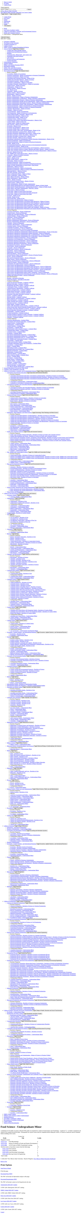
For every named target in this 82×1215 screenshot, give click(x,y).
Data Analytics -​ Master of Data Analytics (17, 124)
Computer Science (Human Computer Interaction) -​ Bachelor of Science (28, 594)
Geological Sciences (12, 666)
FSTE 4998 (4, 1145)
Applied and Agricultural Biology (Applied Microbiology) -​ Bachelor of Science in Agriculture (34, 417)
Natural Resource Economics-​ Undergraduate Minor (23, 393)
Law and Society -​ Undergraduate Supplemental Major (24, 630)
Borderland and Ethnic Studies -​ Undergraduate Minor (24, 1015)
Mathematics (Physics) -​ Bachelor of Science (21, 732)
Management (10, 871)
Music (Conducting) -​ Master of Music (17, 175)
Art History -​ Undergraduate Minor (19, 526)
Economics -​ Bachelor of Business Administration (22, 848)
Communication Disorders (13, 1021)
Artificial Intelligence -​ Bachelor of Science (21, 582)
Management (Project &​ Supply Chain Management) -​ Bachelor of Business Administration (33, 879)
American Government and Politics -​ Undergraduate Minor (25, 795)
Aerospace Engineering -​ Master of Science (18, 76)
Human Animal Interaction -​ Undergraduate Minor (23, 406)
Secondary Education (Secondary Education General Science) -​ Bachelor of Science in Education (34, 1086)
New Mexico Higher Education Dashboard (44, 1158)
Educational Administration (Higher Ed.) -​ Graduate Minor (22, 336)
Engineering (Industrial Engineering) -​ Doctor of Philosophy (22, 242)
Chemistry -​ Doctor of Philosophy (15, 223)
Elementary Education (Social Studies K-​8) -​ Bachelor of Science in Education (30, 1084)
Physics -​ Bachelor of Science (17, 784)
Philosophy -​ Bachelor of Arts (17, 772)
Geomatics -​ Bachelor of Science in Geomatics (22, 969)
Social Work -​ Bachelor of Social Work (20, 1105)
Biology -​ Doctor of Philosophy (15, 218)
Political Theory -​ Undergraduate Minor (20, 800)
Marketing (9, 886)
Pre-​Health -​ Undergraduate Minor (16, 1012)
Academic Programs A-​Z (10, 44)
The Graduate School (9, 70)
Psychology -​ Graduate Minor (14, 358)
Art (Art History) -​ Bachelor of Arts (19, 517)
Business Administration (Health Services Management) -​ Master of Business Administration (30, 101)
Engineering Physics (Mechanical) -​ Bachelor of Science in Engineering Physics (30, 959)
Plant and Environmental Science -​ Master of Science (20, 181)
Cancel (2, 1212)
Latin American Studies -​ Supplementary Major (22, 718)
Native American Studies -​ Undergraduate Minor (22, 1018)
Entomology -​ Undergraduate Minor (19, 425)
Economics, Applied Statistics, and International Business (21, 632)
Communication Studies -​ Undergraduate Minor (22, 576)
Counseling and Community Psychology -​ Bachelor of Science (26, 1031)
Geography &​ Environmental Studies (16, 656)
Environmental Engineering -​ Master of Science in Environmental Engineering (27, 145)
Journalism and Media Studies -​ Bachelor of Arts (22, 690)
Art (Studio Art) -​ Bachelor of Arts (19, 519)
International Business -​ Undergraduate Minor (21, 855)
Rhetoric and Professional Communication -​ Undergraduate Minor (27, 654)
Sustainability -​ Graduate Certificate (16, 311)
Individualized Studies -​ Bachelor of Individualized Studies (22, 684)
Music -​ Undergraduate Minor (17, 766)
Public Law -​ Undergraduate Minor (19, 803)
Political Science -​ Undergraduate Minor (20, 799)
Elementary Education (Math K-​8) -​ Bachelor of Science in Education (27, 1082)
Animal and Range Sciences (14, 395)
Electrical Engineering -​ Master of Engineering (19, 140)
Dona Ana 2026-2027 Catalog (8, 1195)
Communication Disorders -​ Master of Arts (18, 116)
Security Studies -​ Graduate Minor (15, 360)
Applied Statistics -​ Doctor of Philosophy (17, 216)
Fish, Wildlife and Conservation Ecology (17, 452)
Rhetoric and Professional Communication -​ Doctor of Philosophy (23, 260)
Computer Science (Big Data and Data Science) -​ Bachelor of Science (28, 589)
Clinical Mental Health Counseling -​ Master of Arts (20, 114)
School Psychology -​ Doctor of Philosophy (18, 262)
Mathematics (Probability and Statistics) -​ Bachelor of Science (25, 734)
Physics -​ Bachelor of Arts (16, 783)
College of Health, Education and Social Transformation (18, 1010)
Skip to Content (8, 2)
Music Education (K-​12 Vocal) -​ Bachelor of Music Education (26, 763)
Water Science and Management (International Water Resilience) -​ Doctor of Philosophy (29, 268)
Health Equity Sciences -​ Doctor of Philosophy (19, 249)
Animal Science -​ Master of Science (16, 85)
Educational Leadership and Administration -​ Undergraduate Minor (27, 1099)
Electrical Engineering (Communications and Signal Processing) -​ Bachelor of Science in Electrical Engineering (38, 938)
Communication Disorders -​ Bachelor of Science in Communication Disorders (30, 1024)
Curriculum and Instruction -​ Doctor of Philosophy (20, 229)
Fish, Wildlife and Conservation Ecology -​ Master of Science (22, 153)
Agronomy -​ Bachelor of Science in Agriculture (22, 467)
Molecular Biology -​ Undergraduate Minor (21, 749)
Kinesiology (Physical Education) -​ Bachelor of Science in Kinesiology (28, 1043)
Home (5, 28)
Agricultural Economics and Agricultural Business (19, 384)
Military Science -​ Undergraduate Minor (20, 744)
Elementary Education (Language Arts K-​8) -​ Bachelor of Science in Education (30, 1080)
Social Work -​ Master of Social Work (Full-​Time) (19, 191)
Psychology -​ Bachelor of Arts (18, 811)
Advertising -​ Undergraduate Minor (19, 897)
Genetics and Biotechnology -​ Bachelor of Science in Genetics (26, 470)
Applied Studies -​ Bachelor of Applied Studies (18, 513)
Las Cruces (7, 18)
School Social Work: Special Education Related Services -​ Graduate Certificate (27, 307)
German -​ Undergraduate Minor (18, 710)
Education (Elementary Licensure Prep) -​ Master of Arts (21, 131)
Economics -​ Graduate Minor (14, 333)
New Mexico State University (8, 12)
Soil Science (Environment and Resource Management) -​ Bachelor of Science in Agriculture (33, 474)
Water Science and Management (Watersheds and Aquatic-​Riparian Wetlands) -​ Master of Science (31, 208)
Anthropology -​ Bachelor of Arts (18, 501)
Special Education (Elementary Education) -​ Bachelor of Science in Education (30, 1092)
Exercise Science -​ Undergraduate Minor (20, 1047)
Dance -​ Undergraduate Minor (18, 1046)
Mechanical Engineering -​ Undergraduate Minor (22, 1009)
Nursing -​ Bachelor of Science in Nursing (20, 1052)
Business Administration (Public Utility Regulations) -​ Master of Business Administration (29, 104)
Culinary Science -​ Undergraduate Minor (20, 443)
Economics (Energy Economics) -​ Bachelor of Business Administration (28, 849)
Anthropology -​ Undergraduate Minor (19, 505)
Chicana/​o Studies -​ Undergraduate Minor (20, 1016)
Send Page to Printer (6, 1168)
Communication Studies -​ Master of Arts (17, 117)
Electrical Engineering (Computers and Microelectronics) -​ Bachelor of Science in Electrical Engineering (36, 940)
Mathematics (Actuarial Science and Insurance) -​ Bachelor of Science (27, 725)
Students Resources (9, 1117)
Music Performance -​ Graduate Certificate (17, 300)
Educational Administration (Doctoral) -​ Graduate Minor (21, 334)
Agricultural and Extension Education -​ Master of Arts (20, 78)
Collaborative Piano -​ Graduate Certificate (17, 287)
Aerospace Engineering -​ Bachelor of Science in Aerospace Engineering (28, 1003)
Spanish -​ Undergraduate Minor (18, 715)
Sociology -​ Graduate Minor (14, 362)
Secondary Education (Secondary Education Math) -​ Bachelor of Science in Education (32, 1089)
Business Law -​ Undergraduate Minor (19, 866)
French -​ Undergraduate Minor (18, 709)
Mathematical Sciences (13, 722)
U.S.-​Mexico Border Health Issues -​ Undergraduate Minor (25, 1073)
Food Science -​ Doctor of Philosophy (16, 246)
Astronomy (10, 529)
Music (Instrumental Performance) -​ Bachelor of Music (24, 758)
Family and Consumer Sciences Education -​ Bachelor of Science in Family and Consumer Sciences (35, 434)
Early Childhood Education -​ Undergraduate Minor (23, 1097)
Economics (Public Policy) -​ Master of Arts (18, 129)
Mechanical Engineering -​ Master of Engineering (19, 168)
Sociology (9, 1106)
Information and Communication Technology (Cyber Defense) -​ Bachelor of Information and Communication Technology (41, 972)
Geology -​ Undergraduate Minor (18, 675)
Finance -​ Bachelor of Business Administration (22, 860)
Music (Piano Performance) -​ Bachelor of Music (22, 759)
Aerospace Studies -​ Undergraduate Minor (21, 496)
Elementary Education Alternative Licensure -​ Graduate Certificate (24, 294)
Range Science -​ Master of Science (16, 189)
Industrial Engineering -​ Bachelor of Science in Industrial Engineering (27, 991)
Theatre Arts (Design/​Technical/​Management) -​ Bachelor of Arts (26, 820)
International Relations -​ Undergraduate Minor (22, 798)
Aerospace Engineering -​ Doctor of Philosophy (19, 211)
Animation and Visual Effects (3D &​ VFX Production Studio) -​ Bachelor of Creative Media (33, 611)
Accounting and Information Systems (16, 830)
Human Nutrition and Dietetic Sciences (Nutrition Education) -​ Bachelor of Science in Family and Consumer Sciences (40, 439)
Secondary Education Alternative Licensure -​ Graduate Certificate (23, 308)
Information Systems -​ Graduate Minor (17, 347)
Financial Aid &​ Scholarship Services (13, 69)
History (9, 676)
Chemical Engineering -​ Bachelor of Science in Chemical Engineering (28, 906)
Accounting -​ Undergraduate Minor (19, 838)
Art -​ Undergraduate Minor (17, 524)
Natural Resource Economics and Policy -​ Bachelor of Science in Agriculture (29, 389)
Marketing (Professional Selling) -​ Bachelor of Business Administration (28, 892)
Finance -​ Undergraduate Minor (18, 869)
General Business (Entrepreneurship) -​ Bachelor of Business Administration (29, 876)
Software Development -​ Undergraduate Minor (22, 605)
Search (29, 9)
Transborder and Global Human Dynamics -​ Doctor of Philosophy (24, 263)
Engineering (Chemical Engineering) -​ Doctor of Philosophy (22, 237)
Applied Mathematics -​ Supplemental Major (21, 738)
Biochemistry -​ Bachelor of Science (19, 557)
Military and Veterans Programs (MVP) (14, 65)
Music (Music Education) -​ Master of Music (18, 176)
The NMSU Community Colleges (12, 1118)
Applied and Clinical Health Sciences (16, 50)
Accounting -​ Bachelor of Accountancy (20, 833)
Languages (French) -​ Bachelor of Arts (20, 700)
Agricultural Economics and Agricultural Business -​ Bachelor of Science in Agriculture (32, 387)
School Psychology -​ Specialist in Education (18, 279)
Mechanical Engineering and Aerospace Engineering (20, 1000)
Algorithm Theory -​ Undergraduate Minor (20, 601)
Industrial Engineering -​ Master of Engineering (19, 162)
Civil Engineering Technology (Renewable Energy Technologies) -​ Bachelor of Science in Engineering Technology (39, 963)
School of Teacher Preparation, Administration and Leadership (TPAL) (25, 1074)
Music (8, 750)
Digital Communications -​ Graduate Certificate (19, 289)
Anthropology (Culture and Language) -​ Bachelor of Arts (24, 502)
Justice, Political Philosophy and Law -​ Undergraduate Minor (25, 777)
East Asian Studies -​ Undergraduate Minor (21, 707)
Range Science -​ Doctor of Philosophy (17, 259)
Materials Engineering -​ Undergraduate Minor (21, 913)
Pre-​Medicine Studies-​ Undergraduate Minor (21, 917)
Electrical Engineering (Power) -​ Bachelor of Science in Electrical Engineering (30, 944)
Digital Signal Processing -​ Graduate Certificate (19, 291)
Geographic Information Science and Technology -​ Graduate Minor (24, 343)
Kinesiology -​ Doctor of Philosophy (16, 250)
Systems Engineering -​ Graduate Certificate (18, 313)
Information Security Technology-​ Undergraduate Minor (24, 983)
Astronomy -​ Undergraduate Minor (19, 532)
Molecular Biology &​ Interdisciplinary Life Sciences (20, 746)
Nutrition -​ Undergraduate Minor (18, 450)
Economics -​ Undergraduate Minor (19, 635)
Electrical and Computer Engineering (16, 932)
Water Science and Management (15, 492)
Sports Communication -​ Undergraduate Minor (22, 578)
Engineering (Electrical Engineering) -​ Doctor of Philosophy (22, 240)
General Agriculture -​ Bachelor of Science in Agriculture (24, 422)
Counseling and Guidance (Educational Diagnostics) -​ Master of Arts (24, 120)
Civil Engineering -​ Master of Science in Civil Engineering (22, 113)
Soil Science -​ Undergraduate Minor (19, 486)
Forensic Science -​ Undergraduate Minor (20, 626)
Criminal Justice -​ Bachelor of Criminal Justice (22, 623)
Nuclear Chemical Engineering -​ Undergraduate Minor (24, 914)
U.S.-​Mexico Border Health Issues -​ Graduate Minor (20, 366)
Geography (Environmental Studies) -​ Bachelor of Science (25, 659)
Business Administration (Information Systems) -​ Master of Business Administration (28, 103)
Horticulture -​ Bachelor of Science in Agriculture (22, 471)
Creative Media (11, 607)
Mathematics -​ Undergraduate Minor (19, 741)
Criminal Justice (11, 620)
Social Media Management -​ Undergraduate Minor (23, 694)
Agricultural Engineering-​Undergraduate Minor (22, 925)
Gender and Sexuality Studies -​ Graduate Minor (19, 342)
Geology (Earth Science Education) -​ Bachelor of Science (24, 670)
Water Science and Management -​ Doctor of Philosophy (21, 265)
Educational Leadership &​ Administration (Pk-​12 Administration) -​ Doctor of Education (29, 234)
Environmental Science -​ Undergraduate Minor (22, 481)
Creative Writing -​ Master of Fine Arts (16, 121)
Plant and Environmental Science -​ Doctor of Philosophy (21, 258)
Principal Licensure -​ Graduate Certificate (17, 302)
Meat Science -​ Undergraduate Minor (19, 449)
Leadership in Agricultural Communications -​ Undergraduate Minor (27, 383)
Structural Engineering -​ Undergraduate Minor (22, 929)
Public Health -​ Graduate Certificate (16, 304)
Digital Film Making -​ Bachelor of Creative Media (23, 613)
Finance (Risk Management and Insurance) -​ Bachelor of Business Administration (30, 863)
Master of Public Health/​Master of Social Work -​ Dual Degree (22, 165)
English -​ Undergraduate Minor (18, 648)
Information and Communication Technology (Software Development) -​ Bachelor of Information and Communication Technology (43, 975)
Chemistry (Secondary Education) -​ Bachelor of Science (24, 564)
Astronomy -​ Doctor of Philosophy (16, 217)
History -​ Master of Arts (13, 158)
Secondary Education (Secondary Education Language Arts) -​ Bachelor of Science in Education (34, 1087)
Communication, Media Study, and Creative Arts (19, 54)
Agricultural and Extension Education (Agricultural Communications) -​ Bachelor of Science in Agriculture (37, 375)
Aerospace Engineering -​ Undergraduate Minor (22, 1007)
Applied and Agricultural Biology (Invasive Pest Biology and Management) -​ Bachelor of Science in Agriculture (38, 421)
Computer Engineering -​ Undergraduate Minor (22, 950)
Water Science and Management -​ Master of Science (20, 200)
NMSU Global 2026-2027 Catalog (9, 1190)
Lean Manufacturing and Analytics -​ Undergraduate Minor (25, 995)
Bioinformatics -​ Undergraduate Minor (20, 602)
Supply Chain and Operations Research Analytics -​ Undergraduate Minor (28, 997)
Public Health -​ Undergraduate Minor (19, 1071)
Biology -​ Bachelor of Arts (17, 538)
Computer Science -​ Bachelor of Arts (19, 584)
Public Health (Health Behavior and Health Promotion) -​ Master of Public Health (27, 185)
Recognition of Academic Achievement (14, 1120)
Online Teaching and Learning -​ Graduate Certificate (20, 301)
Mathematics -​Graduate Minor (14, 352)
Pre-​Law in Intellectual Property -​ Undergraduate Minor (24, 916)
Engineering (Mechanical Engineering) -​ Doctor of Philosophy (23, 243)
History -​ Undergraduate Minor (18, 682)
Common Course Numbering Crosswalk (14, 369)
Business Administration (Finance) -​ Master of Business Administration (25, 100)
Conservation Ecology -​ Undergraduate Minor (22, 461)
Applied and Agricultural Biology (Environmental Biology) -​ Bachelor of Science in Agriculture (34, 420)
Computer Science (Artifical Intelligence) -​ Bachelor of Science (26, 588)
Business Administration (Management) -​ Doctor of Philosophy (23, 220)
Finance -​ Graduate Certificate (14, 295)
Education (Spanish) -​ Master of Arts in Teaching (19, 137)
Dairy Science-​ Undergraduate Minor (19, 403)
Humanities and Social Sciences (15, 56)
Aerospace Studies (11, 495)
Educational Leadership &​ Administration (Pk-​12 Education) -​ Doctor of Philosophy (28, 236)
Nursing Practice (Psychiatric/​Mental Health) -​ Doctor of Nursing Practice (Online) (31, 1061)
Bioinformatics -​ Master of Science (16, 94)
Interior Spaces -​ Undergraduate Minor (20, 447)
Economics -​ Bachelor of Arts (17, 634)
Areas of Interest (8, 49)
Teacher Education (11, 60)
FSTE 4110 (4, 1141)
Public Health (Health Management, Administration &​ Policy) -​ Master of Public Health (29, 187)
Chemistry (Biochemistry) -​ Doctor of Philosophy (19, 224)
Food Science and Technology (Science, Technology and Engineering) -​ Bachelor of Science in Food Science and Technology (42, 437)
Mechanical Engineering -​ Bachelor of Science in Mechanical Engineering (29, 1004)
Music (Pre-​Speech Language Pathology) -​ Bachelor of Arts (25, 755)
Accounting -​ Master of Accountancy (16, 74)
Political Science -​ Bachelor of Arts (19, 792)
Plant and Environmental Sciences (15, 464)
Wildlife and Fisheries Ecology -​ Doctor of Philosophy (21, 275)
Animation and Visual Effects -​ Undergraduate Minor (23, 616)
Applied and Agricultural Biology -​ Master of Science (20, 79)
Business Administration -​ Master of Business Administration (22, 97)
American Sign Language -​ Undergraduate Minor (22, 1027)
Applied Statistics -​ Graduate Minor (16, 326)
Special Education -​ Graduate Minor (16, 365)
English (9, 637)
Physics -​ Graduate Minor (13, 356)
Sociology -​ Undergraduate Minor (18, 1112)
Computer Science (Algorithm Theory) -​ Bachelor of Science (25, 586)
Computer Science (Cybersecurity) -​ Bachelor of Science (24, 592)
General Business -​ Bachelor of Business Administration (24, 875)
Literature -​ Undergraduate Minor (18, 651)
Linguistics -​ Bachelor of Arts (17, 705)
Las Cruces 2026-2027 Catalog (8, 1201)
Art (8, 514)
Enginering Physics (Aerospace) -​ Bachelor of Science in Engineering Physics (30, 954)
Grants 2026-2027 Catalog (7, 1206)
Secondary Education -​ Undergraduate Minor (21, 1100)
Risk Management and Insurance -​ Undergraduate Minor (24, 870)
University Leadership (9, 41)
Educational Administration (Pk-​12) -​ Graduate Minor (20, 337)
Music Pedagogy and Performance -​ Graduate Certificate (21, 298)
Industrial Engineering (12, 988)
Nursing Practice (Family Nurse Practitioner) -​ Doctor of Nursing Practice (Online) (31, 1058)
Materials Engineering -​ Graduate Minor (17, 350)
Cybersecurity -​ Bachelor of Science (19, 598)
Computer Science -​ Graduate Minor (16, 331)
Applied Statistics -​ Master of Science (16, 88)
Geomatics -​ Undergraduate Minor (19, 982)
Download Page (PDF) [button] (6, 1174)
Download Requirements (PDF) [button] (9, 1179)
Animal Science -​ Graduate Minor (15, 323)
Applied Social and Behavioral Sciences (17, 52)
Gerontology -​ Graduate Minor (15, 344)
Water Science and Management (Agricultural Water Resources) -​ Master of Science (28, 201)
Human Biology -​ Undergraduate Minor (20, 551)
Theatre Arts (10, 815)
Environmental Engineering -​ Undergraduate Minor (23, 926)
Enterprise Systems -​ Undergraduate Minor (21, 839)
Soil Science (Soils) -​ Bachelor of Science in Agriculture (24, 477)
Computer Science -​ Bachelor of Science (20, 585)
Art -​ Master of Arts (12, 89)
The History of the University (11, 43)
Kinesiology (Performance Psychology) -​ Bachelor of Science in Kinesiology (29, 1042)
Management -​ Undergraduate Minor (19, 885)
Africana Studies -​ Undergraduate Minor (20, 1096)
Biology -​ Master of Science (14, 95)
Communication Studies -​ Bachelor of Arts (21, 573)
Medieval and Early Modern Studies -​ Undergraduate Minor (25, 653)
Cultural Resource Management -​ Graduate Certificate (20, 288)
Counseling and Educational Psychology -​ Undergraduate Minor (26, 1034)
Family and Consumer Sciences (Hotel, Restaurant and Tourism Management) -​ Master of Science (32, 150)
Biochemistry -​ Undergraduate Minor (19, 567)
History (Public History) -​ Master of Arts (17, 159)
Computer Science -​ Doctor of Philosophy (17, 226)
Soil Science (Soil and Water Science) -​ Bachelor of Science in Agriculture (29, 475)
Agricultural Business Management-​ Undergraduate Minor (25, 392)
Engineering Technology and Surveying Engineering (20, 960)
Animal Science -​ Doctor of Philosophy (17, 213)
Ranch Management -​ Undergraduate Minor (21, 409)
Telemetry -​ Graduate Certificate (15, 317)
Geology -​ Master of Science (14, 156)
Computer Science (11, 579)
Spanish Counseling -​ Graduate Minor (16, 363)
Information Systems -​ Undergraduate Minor (21, 841)
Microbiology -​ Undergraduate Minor (19, 552)
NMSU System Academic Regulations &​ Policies (16, 47)
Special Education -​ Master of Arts (15, 198)
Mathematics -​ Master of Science (15, 166)
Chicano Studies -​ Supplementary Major (20, 719)
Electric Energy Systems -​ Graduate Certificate (19, 292)
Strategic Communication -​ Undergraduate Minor (22, 696)
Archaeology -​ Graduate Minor (15, 327)
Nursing (9, 1049)
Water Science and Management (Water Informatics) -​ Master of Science (25, 205)
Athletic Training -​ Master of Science (16, 92)
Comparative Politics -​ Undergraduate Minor (21, 796)
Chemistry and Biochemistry (14, 554)
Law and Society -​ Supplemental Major (20, 806)
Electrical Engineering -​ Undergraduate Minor (21, 951)
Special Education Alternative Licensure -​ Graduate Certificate (23, 310)
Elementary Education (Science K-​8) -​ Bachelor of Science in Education (28, 1083)
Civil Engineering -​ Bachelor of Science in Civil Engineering (25, 922)
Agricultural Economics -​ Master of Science (18, 81)
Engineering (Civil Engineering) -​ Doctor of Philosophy (21, 239)
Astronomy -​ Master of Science (15, 91)
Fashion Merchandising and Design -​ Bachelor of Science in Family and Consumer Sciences (33, 436)
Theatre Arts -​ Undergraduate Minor (19, 824)
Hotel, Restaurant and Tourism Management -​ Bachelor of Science (27, 489)
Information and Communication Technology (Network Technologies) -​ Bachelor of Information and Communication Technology (43, 973)
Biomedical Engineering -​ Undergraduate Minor (22, 909)
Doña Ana (6, 22)
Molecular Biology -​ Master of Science (17, 171)
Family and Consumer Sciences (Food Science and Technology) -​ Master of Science (28, 147)
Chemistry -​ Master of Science (14, 110)
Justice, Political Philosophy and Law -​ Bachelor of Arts (24, 771)
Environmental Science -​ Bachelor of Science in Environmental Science (28, 468)
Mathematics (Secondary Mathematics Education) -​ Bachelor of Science (28, 735)
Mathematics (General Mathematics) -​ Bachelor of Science (25, 731)
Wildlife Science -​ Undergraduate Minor (20, 462)
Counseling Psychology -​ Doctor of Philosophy (19, 227)
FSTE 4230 (5, 1152)
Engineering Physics (12, 953)
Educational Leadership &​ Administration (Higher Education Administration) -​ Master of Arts (30, 139)
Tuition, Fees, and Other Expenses (12, 68)
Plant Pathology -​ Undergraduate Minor (20, 428)
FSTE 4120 (5, 1150)
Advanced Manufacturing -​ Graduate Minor (18, 320)
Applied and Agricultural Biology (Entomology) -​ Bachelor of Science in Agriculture (31, 418)
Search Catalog (4, 9)
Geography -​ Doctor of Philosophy (16, 247)
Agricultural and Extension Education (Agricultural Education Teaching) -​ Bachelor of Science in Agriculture (37, 377)
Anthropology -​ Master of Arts (14, 87)
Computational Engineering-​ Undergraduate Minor (23, 911)
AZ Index (6, 3)
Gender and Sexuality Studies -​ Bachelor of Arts (22, 645)
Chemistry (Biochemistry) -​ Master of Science (18, 108)
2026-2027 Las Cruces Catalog (24, 12)
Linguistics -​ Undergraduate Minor (19, 713)
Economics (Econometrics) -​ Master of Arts (18, 127)
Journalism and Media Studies (14, 687)
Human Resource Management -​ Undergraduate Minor (24, 883)
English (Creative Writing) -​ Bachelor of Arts (21, 640)
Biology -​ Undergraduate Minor (18, 547)
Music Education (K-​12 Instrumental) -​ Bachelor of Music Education (27, 762)
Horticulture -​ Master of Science (15, 160)
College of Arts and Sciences (11, 493)
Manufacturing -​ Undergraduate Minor (20, 985)
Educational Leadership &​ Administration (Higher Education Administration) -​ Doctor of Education (32, 231)
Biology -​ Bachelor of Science (18, 539)
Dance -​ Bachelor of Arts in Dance (19, 1039)
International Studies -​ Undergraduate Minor (21, 712)
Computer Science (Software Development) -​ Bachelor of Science (27, 597)
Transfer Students (8, 63)
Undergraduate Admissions (11, 62)
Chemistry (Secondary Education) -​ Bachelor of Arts (23, 561)
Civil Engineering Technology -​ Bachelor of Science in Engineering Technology (30, 966)
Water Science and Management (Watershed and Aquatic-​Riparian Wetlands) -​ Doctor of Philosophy (32, 273)
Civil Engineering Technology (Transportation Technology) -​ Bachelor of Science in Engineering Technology (38, 965)
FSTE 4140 (5, 1148)
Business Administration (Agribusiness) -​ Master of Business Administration (26, 98)
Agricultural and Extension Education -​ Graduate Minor (21, 321)
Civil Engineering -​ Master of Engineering (17, 111)
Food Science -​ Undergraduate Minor (19, 446)
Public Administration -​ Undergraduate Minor (21, 802)
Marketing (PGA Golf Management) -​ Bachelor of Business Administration (29, 891)
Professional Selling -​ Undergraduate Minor (21, 899)
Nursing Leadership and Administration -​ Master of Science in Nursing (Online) (30, 1055)
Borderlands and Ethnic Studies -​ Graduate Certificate (20, 285)
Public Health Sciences (13, 1064)
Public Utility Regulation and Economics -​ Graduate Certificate (23, 305)
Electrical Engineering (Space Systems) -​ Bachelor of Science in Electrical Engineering (32, 945)
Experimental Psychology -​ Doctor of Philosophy (19, 245)
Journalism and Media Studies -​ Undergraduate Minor (23, 693)
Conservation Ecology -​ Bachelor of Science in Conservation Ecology (28, 455)
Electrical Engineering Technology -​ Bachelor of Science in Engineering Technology (31, 968)
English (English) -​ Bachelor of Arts (19, 641)
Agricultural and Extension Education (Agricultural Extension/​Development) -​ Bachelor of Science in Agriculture (39, 378)
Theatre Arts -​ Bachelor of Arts (18, 818)
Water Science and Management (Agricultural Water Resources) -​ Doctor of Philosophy (29, 266)
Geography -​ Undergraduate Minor (19, 664)
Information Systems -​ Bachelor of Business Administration (25, 835)
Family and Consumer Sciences (12, 33)
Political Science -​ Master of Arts (15, 182)
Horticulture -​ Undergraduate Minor (19, 484)
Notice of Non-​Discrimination (11, 1123)
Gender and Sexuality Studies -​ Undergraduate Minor (23, 650)
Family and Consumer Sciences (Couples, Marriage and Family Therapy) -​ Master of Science (30, 149)
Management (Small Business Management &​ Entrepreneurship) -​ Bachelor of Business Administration (36, 880)
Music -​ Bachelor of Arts (16, 753)
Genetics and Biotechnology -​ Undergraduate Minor (23, 483)
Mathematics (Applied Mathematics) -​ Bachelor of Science (25, 727)
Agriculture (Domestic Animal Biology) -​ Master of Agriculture (23, 84)
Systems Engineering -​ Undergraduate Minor (21, 998)
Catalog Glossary (8, 46)
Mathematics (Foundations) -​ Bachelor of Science (22, 729)
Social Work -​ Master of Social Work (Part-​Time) (19, 194)
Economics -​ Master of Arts (14, 126)
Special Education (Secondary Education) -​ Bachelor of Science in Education (29, 1093)
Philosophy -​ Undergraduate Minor (19, 778)
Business (9, 53)
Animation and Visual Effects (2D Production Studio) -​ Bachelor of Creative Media (31, 610)
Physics (9, 780)
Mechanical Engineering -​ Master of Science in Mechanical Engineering (25, 169)
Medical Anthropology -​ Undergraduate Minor (22, 508)
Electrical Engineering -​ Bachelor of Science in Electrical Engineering (27, 947)
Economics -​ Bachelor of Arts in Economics (21, 847)
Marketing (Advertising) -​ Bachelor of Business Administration (26, 889)
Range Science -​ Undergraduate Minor (20, 411)
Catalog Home (7, 5)
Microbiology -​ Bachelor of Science (19, 544)
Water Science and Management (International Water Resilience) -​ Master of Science (28, 202)
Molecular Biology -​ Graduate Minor (16, 353)
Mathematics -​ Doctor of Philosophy (16, 252)
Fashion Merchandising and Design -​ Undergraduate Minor (25, 444)
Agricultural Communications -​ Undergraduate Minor (23, 381)
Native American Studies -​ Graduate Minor (18, 355)
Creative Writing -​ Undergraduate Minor (20, 617)
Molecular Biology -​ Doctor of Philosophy (18, 253)
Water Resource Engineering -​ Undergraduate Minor (23, 931)
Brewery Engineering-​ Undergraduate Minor (21, 910)
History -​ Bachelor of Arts (16, 679)
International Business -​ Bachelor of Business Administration (25, 851)
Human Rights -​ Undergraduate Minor (20, 628)
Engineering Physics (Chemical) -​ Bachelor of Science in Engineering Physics (30, 956)
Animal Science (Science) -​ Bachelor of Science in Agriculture (26, 399)
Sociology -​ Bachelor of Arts (17, 1110)
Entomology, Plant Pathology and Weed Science (19, 412)
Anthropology (10, 498)
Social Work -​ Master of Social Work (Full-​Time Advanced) (22, 192)
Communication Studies (13, 570)
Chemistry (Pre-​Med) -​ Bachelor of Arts (20, 560)
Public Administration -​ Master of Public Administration (21, 184)
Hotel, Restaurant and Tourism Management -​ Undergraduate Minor (27, 490)
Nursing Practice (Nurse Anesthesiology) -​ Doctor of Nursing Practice (24, 255)
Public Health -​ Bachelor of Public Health (20, 1067)
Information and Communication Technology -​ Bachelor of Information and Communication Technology (36, 970)
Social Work (10, 1102)
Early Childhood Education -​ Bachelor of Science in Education (26, 1079)
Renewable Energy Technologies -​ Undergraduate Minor (24, 986)
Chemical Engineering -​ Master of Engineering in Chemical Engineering (25, 105)
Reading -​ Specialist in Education (15, 278)
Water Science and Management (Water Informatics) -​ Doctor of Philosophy (26, 271)
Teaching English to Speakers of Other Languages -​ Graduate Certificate (25, 314)
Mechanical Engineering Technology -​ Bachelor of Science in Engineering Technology (32, 976)
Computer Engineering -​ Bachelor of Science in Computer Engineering (28, 935)
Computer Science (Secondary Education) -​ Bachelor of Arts (25, 595)
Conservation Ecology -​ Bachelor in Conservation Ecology (25, 541)
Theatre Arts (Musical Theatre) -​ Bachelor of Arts (22, 821)
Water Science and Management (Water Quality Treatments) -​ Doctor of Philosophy (28, 272)
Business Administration (13, 842)
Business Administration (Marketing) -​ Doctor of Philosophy (22, 221)
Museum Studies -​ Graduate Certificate (17, 297)
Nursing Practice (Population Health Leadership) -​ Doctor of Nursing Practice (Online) (32, 1059)
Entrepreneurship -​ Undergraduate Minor (20, 867)
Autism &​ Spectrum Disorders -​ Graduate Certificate (20, 282)
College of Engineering (10, 901)
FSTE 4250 (4, 1143)
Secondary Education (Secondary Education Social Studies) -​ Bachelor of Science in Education (34, 1090)
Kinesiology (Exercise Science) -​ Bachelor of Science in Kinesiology (27, 1040)
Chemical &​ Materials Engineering (16, 903)
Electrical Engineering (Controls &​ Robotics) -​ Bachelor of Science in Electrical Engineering (33, 941)
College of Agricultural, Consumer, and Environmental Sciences (20, 31)
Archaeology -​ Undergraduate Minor (19, 507)
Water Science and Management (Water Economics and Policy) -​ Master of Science (28, 204)
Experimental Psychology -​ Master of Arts (17, 146)
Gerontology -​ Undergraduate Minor (19, 1070)
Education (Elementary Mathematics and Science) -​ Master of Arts (23, 133)
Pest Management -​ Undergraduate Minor (20, 427)
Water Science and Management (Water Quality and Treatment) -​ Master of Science (28, 207)
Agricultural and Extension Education (16, 372)
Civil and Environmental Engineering (16, 919)
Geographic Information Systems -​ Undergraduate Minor (24, 663)
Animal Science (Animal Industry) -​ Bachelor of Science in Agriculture (28, 398)
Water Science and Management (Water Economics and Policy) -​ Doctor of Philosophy (29, 269)
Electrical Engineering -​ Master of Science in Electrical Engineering (24, 142)
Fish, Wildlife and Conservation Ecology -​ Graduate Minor (22, 339)
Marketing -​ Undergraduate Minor (18, 898)
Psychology (10, 808)
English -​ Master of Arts (13, 143)
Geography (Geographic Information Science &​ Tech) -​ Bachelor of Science (29, 660)
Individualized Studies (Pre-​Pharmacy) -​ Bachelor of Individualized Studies (26, 685)
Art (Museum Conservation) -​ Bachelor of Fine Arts (23, 520)
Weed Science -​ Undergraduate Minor (19, 430)
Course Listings (8, 1121)
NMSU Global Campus (10, 1114)
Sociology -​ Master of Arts (13, 195)
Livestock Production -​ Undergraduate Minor (21, 408)
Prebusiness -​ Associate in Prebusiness (16, 827)
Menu (15, 14)
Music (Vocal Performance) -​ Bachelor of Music (22, 761)
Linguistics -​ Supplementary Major (19, 720)
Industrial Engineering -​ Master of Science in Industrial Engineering (24, 163)
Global (5, 19)
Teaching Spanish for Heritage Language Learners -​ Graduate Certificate (25, 316)
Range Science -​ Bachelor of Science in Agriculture (23, 401)
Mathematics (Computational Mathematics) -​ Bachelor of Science (26, 728)
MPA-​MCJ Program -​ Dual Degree (16, 172)
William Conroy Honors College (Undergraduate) (16, 1115)
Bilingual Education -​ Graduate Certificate (17, 284)
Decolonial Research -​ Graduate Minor (20, 1019)
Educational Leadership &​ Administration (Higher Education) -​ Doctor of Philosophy (28, 233)
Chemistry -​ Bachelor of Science (18, 563)
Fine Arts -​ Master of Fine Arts (15, 152)
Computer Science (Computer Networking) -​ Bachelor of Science (26, 591)
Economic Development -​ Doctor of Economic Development (22, 230)
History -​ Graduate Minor (13, 346)
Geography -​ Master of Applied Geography (18, 155)
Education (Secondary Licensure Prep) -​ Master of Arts (21, 136)
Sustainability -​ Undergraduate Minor (19, 510)
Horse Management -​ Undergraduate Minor (21, 405)
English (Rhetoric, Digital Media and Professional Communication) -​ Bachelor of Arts (32, 644)
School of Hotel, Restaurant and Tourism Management (21, 487)
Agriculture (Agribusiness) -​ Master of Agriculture (19, 82)
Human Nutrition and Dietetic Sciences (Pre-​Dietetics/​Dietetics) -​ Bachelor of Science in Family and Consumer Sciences (40, 440)
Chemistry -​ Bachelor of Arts (17, 558)
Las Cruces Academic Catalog (11, 30)
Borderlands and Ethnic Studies (15, 1013)
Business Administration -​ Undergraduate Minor (19, 829)
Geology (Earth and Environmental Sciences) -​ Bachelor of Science (27, 669)
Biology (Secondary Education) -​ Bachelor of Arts (23, 536)
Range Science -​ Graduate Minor (15, 359)
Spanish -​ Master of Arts (13, 197)
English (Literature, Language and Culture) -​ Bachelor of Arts (25, 642)
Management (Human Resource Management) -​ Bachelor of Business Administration (31, 877)
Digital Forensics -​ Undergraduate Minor (20, 981)
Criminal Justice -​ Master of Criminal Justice (18, 123)
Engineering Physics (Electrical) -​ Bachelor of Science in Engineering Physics (30, 957)
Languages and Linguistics (14, 697)
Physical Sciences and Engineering (16, 59)
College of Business (9, 826)
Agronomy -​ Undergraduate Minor (19, 480)
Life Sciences (10, 57)
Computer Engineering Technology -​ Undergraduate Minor (25, 979)
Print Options (7, 25)
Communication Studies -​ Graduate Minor (17, 330)
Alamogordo (7, 21)
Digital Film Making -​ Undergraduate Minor (21, 619)
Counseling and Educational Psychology (17, 1028)
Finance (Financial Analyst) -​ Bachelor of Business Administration (27, 861)
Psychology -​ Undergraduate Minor (19, 814)
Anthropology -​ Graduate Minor (15, 324)
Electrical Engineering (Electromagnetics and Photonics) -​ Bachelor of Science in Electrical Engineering (36, 942)
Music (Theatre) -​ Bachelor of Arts (19, 756)
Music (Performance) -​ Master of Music (17, 178)
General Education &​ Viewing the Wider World (16, 368)
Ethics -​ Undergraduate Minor (17, 775)
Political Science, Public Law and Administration (19, 789)
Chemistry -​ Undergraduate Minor (18, 569)
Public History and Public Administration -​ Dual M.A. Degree (22, 188)
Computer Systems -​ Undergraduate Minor (21, 604)
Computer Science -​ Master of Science (16, 118)
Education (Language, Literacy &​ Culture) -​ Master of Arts (22, 134)
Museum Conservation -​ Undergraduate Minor (22, 527)
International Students (9, 66)
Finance (9, 857)
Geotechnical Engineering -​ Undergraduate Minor (22, 928)
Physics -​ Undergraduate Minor (18, 787)
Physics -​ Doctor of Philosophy (15, 256)
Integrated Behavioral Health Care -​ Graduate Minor (20, 349)
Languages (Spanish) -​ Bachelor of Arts (20, 703)
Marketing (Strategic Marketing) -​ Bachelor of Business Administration (28, 894)
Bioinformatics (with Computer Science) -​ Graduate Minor (22, 329)
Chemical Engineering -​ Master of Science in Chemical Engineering (24, 107)
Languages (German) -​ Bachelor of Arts (20, 702)
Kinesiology (10, 1036)
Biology (9, 533)
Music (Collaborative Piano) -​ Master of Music (19, 174)
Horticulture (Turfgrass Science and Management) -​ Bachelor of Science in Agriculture (32, 472)
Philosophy (10, 768)
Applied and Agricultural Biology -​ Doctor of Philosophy (21, 214)
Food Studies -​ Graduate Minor (15, 340)
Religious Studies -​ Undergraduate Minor (20, 511)
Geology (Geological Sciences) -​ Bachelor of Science (23, 672)
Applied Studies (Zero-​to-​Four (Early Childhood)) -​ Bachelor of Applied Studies (30, 1077)
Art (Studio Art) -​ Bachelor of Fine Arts (20, 521)
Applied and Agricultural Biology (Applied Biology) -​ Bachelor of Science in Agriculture (32, 415)
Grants (5, 24)
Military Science (11, 743)
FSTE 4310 (5, 1154)
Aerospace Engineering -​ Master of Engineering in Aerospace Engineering (26, 75)
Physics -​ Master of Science (14, 179)
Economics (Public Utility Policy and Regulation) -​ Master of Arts (23, 130)
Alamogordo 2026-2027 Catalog (9, 1184)
